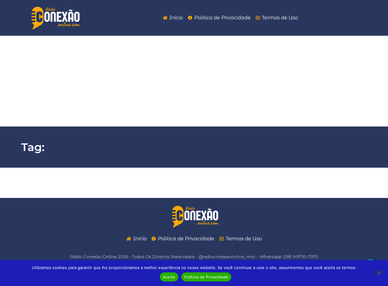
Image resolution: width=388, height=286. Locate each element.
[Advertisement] (194, 81)
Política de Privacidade (206, 276)
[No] (378, 272)
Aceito (169, 276)
